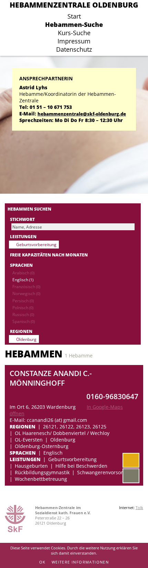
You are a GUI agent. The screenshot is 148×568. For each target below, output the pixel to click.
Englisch (22, 279)
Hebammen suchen (29, 209)
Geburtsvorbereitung (36, 244)
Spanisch (23, 321)
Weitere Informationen (80, 562)
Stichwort (22, 219)
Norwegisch (26, 293)
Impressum (74, 41)
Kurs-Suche (74, 33)
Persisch (23, 300)
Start (74, 16)
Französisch (26, 286)
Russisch (23, 314)
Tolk (139, 507)
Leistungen (23, 236)
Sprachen (21, 265)
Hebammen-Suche (74, 24)
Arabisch (23, 272)
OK (42, 562)
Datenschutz (74, 49)
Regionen (21, 331)
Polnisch (22, 307)
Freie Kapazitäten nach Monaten (49, 254)
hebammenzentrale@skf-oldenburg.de (82, 114)
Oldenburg (26, 339)
